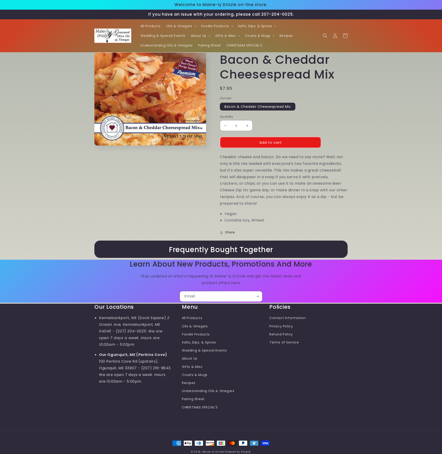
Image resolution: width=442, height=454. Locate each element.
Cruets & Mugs (194, 375)
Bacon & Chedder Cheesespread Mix (257, 106)
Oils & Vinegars (195, 326)
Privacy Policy (281, 326)
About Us (189, 358)
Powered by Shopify (238, 452)
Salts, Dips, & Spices (199, 342)
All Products (192, 318)
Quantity (226, 116)
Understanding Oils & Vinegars (208, 391)
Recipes (188, 383)
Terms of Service (284, 342)
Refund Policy (281, 334)
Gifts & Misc (192, 366)
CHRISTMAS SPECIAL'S (200, 407)
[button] (180, 26)
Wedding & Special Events (204, 350)
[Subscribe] (257, 296)
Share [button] (230, 232)
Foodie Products (196, 334)
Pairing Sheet (193, 399)
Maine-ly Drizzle (213, 452)
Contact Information (287, 318)
